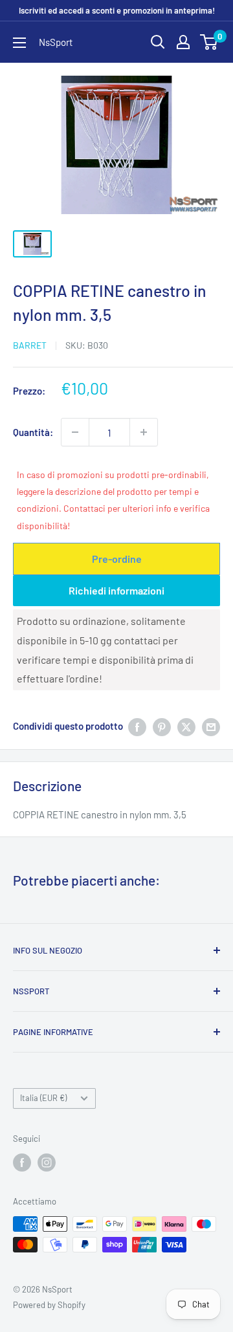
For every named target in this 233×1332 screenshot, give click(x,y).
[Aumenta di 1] (143, 432)
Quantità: (33, 432)
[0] (209, 42)
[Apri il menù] (19, 43)
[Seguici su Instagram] (47, 1162)
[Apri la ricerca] (158, 42)
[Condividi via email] (211, 726)
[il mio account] (183, 42)
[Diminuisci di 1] (75, 432)
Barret (30, 345)
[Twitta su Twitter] (186, 726)
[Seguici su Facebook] (22, 1162)
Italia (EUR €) (43, 1098)
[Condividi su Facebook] (137, 726)
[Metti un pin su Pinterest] (162, 726)
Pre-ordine (117, 558)
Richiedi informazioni (116, 590)
